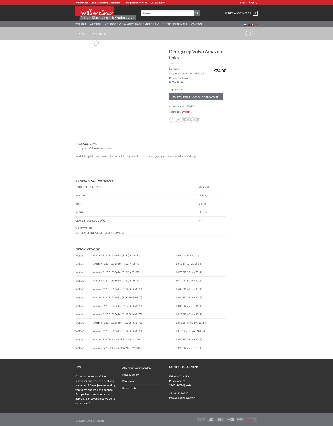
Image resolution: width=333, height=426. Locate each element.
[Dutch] (245, 24)
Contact (196, 24)
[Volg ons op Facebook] (249, 3)
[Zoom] (95, 42)
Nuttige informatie (175, 24)
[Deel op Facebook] (172, 120)
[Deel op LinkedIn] (197, 120)
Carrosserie (97, 33)
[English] (248, 24)
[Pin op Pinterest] (191, 120)
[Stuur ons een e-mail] (252, 3)
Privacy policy (130, 374)
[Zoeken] (197, 13)
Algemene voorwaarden (136, 367)
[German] (256, 24)
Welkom (80, 24)
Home (79, 33)
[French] (252, 24)
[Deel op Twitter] (178, 120)
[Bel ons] (256, 3)
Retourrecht (129, 388)
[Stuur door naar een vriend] (185, 120)
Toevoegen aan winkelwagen (196, 96)
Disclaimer (128, 381)
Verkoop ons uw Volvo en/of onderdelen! (132, 24)
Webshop (95, 24)
